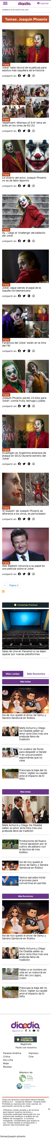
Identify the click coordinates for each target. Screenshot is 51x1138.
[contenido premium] (25, 1039)
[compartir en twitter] (24, 75)
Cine (31, 1056)
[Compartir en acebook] (19, 75)
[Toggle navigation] (5, 3)
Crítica (6, 1056)
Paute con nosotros (26, 1047)
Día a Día (8, 1059)
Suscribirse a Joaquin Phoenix (3, 591)
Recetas (7, 1066)
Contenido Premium (27, 605)
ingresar (44, 3)
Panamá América (12, 1053)
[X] (30, 1030)
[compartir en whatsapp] (34, 75)
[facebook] (26, 1030)
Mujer (6, 1063)
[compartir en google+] (29, 75)
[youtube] (34, 1030)
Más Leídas (13, 673)
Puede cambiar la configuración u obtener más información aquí (20, 1124)
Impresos (33, 1053)
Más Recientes (36, 673)
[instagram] (38, 1030)
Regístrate (26, 1044)
